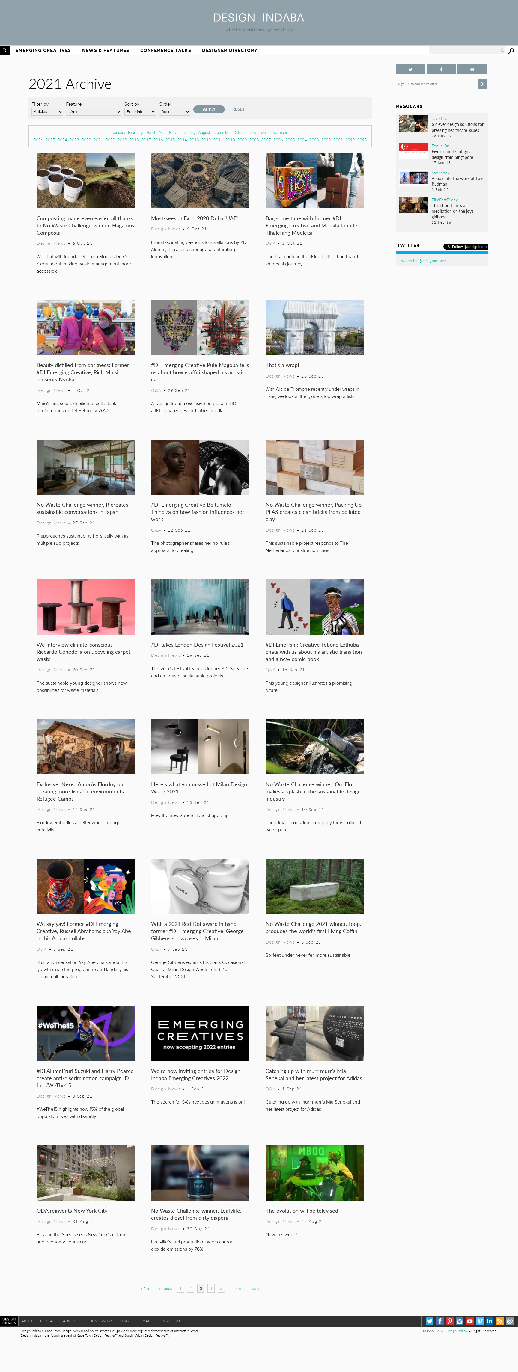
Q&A (271, 243)
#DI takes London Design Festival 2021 (197, 644)
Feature (74, 103)
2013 (194, 140)
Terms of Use (168, 1320)
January (119, 132)
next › (240, 1288)
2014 (182, 140)
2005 (290, 140)
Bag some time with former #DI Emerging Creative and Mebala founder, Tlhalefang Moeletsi (313, 225)
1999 (350, 140)
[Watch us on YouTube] (470, 1321)
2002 (326, 140)
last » (255, 1288)
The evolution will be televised (302, 1210)
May (173, 132)
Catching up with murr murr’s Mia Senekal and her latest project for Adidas (314, 1074)
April (163, 132)
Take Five (440, 118)
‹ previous (164, 1288)
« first (145, 1288)
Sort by (131, 103)
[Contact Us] (510, 1321)
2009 (242, 140)
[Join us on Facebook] (441, 69)
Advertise (72, 1320)
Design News (51, 243)
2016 (158, 140)
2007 (266, 140)
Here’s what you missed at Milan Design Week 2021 (199, 787)
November (258, 132)
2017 (146, 140)
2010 (230, 140)
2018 (134, 140)
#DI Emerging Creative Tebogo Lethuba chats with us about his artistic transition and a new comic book (314, 651)
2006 (278, 140)
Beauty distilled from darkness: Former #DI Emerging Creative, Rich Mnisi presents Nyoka (83, 372)
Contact (48, 1320)
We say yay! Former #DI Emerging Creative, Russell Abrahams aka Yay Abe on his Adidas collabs (84, 931)
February (135, 132)
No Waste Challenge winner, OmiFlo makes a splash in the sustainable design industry (313, 791)
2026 (38, 140)
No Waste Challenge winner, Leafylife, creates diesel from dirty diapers (196, 1214)
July (192, 132)
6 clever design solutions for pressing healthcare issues (458, 127)
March (150, 132)
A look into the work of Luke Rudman (458, 181)
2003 (314, 140)
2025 (50, 140)
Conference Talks (165, 50)
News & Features (105, 50)
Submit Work (100, 1320)
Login (124, 1320)
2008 (254, 140)
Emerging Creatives (43, 50)
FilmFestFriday (445, 200)
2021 (98, 140)
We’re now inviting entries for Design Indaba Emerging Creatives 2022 (195, 1074)
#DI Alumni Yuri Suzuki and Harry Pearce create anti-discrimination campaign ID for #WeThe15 (85, 1078)
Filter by (40, 103)
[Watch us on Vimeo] (480, 1321)
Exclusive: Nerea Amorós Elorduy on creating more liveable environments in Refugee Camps (83, 791)
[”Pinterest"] (471, 69)
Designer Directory (230, 50)
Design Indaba (457, 1331)
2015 (170, 140)
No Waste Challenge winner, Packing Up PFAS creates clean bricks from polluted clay (314, 512)
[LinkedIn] (489, 1321)
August (204, 132)
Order (165, 103)
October (240, 132)
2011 (218, 140)
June (183, 132)
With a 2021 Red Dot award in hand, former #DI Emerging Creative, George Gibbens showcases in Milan (197, 931)
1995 (362, 140)
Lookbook (441, 173)
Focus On (440, 146)
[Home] (259, 19)
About (28, 1320)
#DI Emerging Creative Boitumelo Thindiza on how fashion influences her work (197, 512)
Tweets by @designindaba (422, 260)
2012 (206, 140)
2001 (338, 140)
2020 (110, 140)
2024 (62, 140)
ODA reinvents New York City (72, 1210)
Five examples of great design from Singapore (452, 154)
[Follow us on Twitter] (410, 69)
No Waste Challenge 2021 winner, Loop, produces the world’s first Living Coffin (313, 927)
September (222, 132)
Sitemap (142, 1320)
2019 (122, 140)
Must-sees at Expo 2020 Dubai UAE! (194, 218)
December (278, 132)
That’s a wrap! (282, 365)
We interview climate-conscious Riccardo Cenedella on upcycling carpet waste (83, 651)
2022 (86, 140)
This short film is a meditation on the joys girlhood (452, 211)
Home (5, 50)
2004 (302, 140)
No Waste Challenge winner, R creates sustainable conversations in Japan (82, 508)
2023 (74, 140)
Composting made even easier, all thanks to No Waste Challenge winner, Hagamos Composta (85, 225)
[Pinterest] (450, 1321)
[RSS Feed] (500, 1321)
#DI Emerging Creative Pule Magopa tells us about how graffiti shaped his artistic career (200, 372)
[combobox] (467, 50)
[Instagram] (459, 1321)
